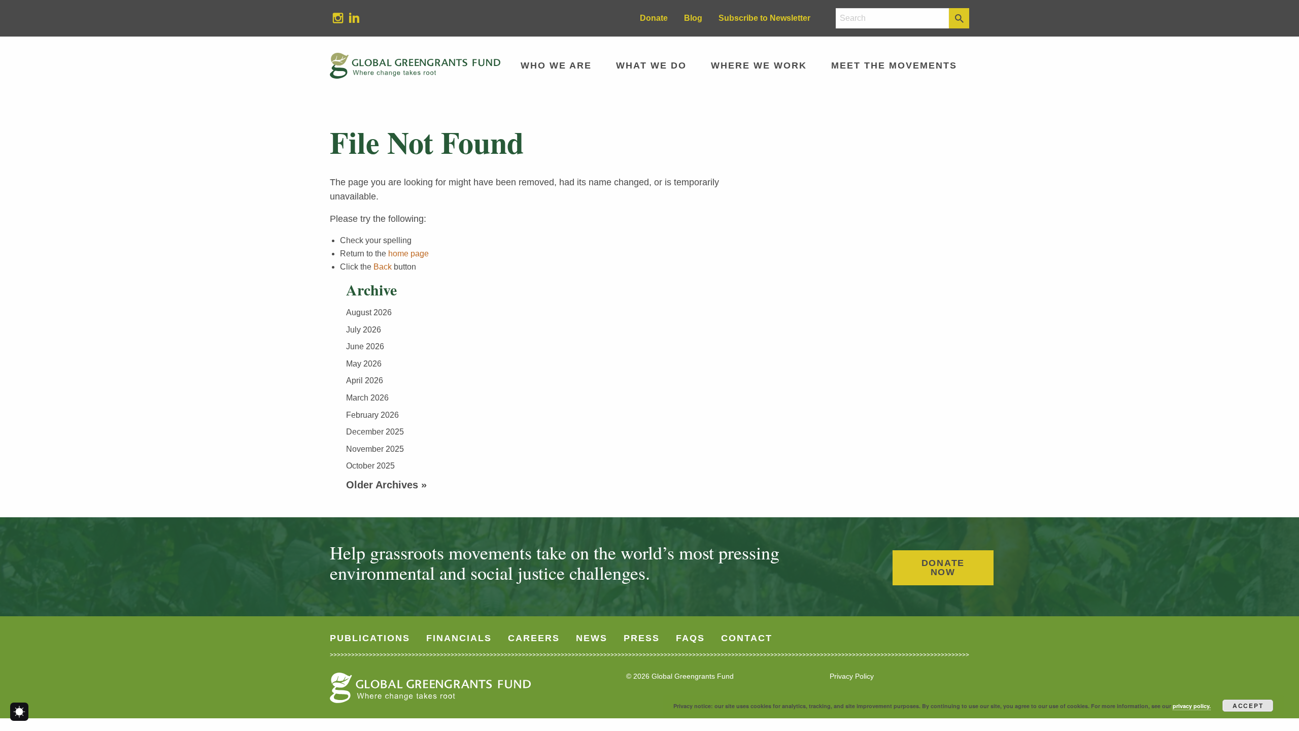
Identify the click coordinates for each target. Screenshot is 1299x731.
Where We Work (759, 65)
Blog (693, 18)
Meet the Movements (894, 65)
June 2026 (365, 346)
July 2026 (363, 329)
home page (408, 253)
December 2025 (375, 431)
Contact (746, 638)
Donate (654, 18)
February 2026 (372, 415)
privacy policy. (1192, 706)
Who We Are (556, 65)
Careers (534, 638)
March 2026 (367, 397)
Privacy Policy (852, 676)
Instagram (334, 17)
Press (642, 638)
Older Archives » (386, 484)
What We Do (651, 65)
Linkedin (350, 17)
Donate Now (943, 567)
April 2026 (364, 380)
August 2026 (369, 312)
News (591, 638)
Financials (459, 638)
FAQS (690, 638)
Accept (1248, 705)
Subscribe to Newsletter (764, 18)
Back (382, 266)
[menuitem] (338, 18)
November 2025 (375, 449)
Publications (370, 638)
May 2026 (364, 363)
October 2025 (370, 465)
